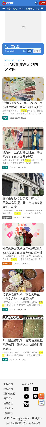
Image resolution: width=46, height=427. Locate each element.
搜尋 (20, 60)
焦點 (15, 8)
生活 (38, 8)
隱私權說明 (8, 393)
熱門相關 (37, 51)
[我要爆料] (41, 396)
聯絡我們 (8, 388)
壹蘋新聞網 (9, 60)
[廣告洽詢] (41, 402)
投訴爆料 (8, 408)
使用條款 (8, 403)
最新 (9, 8)
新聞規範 (8, 398)
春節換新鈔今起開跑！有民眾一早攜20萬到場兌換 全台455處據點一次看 (22, 202)
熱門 (21, 8)
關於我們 (8, 383)
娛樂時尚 (30, 8)
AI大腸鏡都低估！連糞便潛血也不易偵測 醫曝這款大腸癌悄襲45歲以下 (22, 344)
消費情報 (8, 413)
